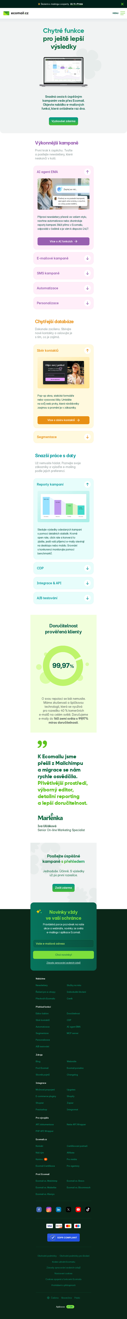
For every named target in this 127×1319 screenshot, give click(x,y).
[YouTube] (78, 1209)
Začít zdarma (63, 887)
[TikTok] (88, 1209)
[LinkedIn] (58, 1209)
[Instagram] (48, 1209)
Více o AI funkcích (61, 241)
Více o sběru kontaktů (61, 420)
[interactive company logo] (15, 13)
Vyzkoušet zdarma (63, 121)
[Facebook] (39, 1209)
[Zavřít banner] (122, 4)
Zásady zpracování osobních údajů (63, 962)
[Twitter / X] (68, 1209)
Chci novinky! (63, 954)
